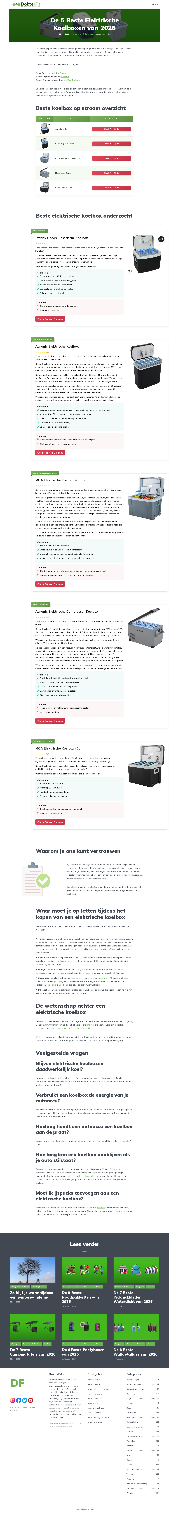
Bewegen (130, 1394)
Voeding (130, 1479)
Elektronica (131, 1413)
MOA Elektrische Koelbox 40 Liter (61, 480)
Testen (99, 1287)
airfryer (127, 949)
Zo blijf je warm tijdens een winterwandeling (31, 1294)
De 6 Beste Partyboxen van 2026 (83, 1352)
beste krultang (94, 1403)
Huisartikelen (132, 1422)
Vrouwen (130, 1488)
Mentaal (129, 1446)
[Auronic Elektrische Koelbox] (146, 389)
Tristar (53, 984)
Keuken (129, 1431)
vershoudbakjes (88, 1176)
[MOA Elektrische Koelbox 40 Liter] (146, 520)
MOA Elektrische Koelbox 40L (57, 748)
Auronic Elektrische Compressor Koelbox (66, 611)
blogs (128, 1398)
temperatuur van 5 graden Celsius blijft (73, 1028)
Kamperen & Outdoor (82, 34)
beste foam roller (95, 1394)
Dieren (129, 1408)
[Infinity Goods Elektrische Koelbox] (146, 273)
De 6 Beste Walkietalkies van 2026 (136, 1352)
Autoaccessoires (133, 1384)
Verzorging (131, 1474)
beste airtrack (94, 1379)
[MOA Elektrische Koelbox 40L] (146, 787)
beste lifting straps (96, 1408)
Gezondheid (131, 1417)
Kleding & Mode (39, 1287)
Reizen (129, 1450)
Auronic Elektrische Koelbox (57, 346)
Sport (129, 1460)
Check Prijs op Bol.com (50, 318)
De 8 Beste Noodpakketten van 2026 (80, 1297)
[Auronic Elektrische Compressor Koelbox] (146, 648)
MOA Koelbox (73, 80)
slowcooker (94, 949)
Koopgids (67, 1287)
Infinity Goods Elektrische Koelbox (61, 238)
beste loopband (94, 1413)
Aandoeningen (132, 1379)
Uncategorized (132, 1469)
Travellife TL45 (105, 978)
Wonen (129, 1493)
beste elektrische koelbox (98, 1389)
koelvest (101, 1207)
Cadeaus (130, 1403)
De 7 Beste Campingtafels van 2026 (32, 1352)
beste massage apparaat (99, 1417)
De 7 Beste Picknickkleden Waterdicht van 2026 (133, 1297)
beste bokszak (94, 1384)
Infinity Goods (59, 73)
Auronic (65, 76)
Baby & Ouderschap (135, 1389)
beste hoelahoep (95, 1398)
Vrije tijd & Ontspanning (136, 1483)
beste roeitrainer (95, 1422)
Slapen (129, 1455)
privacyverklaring (56, 1417)
